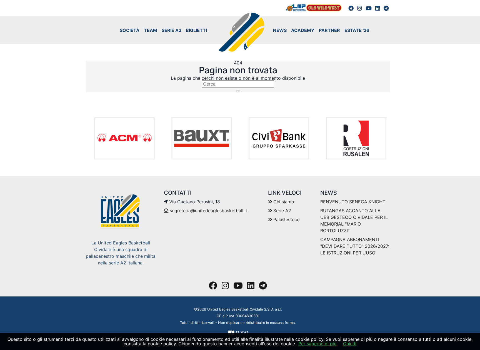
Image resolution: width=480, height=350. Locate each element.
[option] (124, 138)
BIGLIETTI (196, 30)
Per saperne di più (317, 343)
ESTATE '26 (356, 30)
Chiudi (349, 343)
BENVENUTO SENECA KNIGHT (352, 201)
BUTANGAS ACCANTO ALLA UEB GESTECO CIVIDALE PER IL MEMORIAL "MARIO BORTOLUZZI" (354, 220)
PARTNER (329, 30)
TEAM (150, 30)
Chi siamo (283, 201)
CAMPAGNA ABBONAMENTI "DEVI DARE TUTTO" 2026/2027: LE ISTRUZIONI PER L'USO (354, 246)
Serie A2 (281, 210)
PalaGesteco (286, 219)
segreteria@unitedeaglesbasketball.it (208, 210)
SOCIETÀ (129, 30)
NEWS (280, 30)
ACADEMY (302, 30)
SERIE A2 (171, 30)
